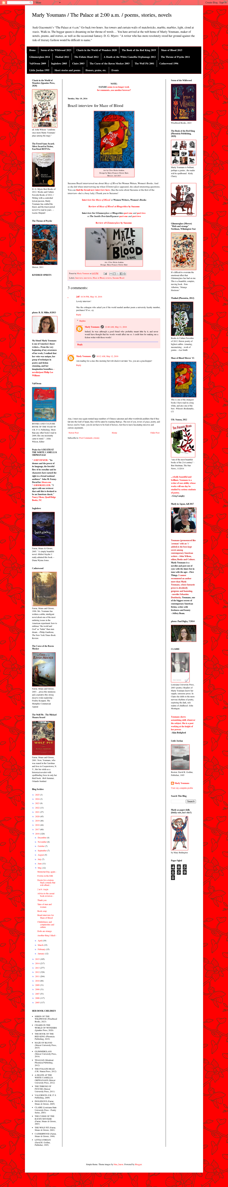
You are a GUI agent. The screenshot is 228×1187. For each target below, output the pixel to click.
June (40, 863)
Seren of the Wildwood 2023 (56, 50)
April (40, 940)
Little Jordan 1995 (39, 70)
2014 (37, 963)
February (42, 949)
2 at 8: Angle (42, 889)
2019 (37, 820)
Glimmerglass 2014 (39, 57)
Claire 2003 (78, 63)
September (42, 850)
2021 (37, 811)
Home (32, 50)
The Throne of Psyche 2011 (175, 57)
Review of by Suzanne (114, 222)
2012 (37, 972)
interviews (88, 278)
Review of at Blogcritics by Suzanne (114, 206)
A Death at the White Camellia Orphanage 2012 (130, 57)
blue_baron (118, 1164)
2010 (37, 980)
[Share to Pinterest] (124, 274)
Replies (82, 320)
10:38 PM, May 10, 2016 (91, 296)
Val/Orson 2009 (37, 63)
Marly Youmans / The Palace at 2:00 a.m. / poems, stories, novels (102, 14)
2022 (37, 807)
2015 (37, 959)
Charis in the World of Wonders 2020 (96, 50)
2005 (37, 1002)
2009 (37, 985)
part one (128, 213)
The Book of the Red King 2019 (139, 50)
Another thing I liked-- (46, 935)
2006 (37, 997)
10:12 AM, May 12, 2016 (107, 356)
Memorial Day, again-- (46, 871)
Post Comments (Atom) (89, 437)
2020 (37, 816)
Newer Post (74, 432)
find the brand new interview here (93, 190)
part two (136, 216)
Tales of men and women (44, 905)
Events (115, 70)
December (42, 837)
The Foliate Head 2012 (86, 57)
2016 (37, 833)
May (40, 867)
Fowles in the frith (45, 875)
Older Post (154, 432)
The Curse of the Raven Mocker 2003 (109, 63)
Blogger (138, 1164)
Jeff (77, 296)
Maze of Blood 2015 (171, 50)
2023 (37, 803)
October (41, 846)
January (41, 953)
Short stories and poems (67, 70)
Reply (78, 314)
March (41, 944)
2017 (37, 829)
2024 (37, 798)
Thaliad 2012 (62, 57)
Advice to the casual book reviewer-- (45, 894)
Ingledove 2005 (59, 63)
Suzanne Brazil (118, 278)
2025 (37, 794)
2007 (37, 993)
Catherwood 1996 (168, 63)
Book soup (42, 911)
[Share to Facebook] (121, 274)
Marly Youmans (92, 326)
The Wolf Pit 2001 (144, 63)
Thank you (41, 900)
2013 (37, 967)
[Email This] (111, 274)
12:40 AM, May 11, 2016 (116, 326)
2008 (37, 989)
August (41, 854)
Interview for (96, 200)
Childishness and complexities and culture (45, 924)
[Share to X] (118, 274)
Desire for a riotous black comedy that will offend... (46, 883)
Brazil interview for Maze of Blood (45, 916)
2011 (37, 976)
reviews (108, 278)
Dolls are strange (44, 931)
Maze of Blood (98, 278)
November (42, 841)
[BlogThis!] (114, 274)
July (40, 859)
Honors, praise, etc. (96, 70)
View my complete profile (182, 787)
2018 (37, 824)
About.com (46, 482)
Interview (79, 278)
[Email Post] (105, 273)
